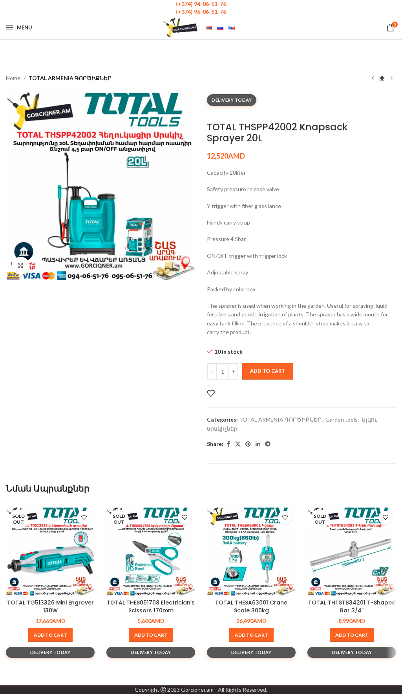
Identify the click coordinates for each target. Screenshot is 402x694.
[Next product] (391, 78)
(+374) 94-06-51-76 (201, 3)
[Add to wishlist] (211, 393)
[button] (251, 635)
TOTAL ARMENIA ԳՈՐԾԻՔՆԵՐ (70, 78)
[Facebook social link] (228, 444)
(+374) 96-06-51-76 (201, 11)
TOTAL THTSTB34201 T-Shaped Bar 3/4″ (352, 606)
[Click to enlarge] (20, 265)
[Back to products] (382, 78)
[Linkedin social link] (258, 444)
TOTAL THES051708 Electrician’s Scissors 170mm (151, 606)
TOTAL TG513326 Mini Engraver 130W (50, 606)
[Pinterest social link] (248, 444)
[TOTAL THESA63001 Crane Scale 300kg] (251, 551)
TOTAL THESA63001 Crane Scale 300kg (251, 606)
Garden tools (341, 419)
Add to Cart (267, 371)
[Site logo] (180, 27)
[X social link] (238, 444)
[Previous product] (372, 78)
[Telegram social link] (268, 444)
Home (13, 78)
